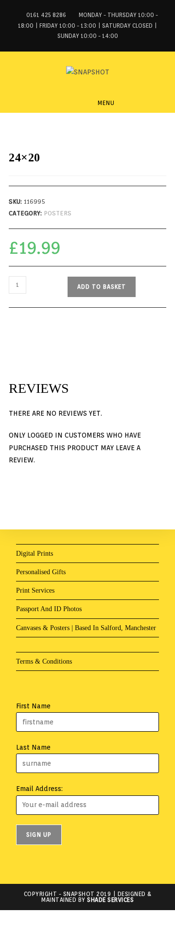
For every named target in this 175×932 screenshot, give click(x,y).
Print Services (35, 590)
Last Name (33, 747)
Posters (57, 213)
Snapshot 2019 (87, 893)
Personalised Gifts (41, 572)
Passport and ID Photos (49, 609)
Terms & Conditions (44, 661)
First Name (33, 706)
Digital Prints (34, 553)
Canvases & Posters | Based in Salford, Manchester (86, 628)
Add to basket (101, 286)
